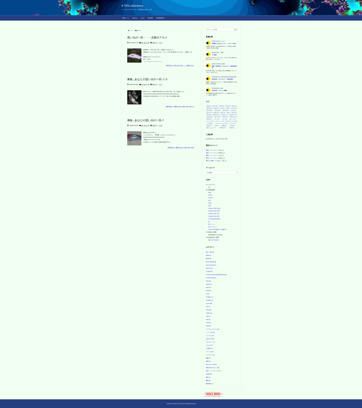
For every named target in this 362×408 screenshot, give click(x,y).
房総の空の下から (212, 367)
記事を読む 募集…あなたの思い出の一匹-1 (181, 147)
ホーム (131, 30)
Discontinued (211, 265)
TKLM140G (210, 117)
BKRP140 (209, 108)
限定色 (232, 127)
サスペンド (210, 121)
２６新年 (214, 55)
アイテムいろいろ (212, 329)
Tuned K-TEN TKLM (214, 208)
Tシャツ (216, 119)
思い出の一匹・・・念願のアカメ (147, 37)
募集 (208, 358)
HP (209, 187)
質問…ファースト (211, 150)
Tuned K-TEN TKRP (214, 211)
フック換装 (210, 123)
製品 (208, 377)
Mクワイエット (212, 227)
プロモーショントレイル (221, 123)
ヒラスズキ (234, 121)
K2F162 (233, 110)
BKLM (208, 255)
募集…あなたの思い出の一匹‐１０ (147, 79)
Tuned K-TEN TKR (213, 216)
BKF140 (221, 106)
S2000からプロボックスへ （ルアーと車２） (224, 43)
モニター (232, 123)
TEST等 (234, 112)
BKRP (208, 258)
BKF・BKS (210, 252)
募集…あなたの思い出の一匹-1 (145, 120)
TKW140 (209, 119)
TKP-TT (210, 195)
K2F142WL (226, 110)
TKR (208, 319)
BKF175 (234, 106)
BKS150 (216, 108)
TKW (209, 192)
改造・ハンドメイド (213, 371)
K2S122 (222, 112)
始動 (208, 361)
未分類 (209, 374)
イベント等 (210, 332)
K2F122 (233, 108)
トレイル (209, 351)
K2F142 (217, 110)
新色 (216, 125)
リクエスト (210, 355)
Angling (209, 106)
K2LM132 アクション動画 (219, 90)
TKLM (209, 313)
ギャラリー (210, 342)
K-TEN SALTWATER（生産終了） (218, 229)
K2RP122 (216, 112)
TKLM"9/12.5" (233, 114)
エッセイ (210, 335)
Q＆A (209, 303)
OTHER (209, 297)
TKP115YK (217, 117)
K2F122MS (210, 110)
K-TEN (222, 108)
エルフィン (232, 119)
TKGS (208, 310)
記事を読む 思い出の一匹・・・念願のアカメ (180, 65)
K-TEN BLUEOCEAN (214, 219)
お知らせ (210, 339)
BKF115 (154, 43)
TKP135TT (225, 117)
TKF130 (209, 114)
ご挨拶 (209, 348)
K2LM (208, 284)
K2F (227, 108)
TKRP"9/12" (233, 117)
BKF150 (228, 106)
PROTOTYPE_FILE (213, 240)
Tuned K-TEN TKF (213, 213)
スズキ (160, 125)
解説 (208, 380)
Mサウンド (211, 224)
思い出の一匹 (145, 43)
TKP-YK (210, 198)
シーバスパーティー (219, 121)
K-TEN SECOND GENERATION (216, 274)
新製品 (224, 125)
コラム (209, 345)
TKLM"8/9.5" (216, 114)
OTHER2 (209, 300)
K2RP (209, 203)
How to (209, 268)
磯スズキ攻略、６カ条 (212, 161)
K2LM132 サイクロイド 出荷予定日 (222, 79)
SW (228, 112)
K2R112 (209, 112)
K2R (209, 206)
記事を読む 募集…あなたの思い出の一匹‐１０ (180, 106)
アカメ (160, 43)
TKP (208, 316)
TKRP (208, 323)
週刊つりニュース (211, 127)
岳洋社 (209, 125)
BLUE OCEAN (211, 262)
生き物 (232, 125)
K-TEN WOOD (211, 278)
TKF (208, 307)
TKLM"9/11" (224, 114)
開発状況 (222, 127)
